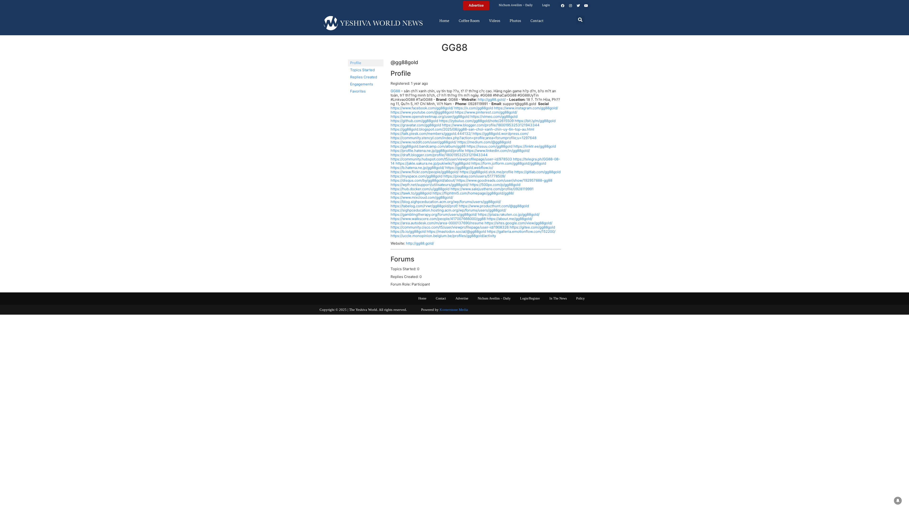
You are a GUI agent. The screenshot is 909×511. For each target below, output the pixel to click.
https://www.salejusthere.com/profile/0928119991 (492, 189)
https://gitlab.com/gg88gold (537, 172)
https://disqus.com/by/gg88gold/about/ (423, 180)
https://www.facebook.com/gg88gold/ (422, 108)
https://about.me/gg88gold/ (509, 218)
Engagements (361, 84)
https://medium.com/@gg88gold (484, 142)
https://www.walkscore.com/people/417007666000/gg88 (438, 218)
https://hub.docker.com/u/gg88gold (420, 189)
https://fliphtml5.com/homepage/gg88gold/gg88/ (473, 193)
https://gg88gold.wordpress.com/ (500, 133)
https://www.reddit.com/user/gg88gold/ (423, 142)
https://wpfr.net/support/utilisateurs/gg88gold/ (430, 184)
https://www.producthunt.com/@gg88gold (494, 206)
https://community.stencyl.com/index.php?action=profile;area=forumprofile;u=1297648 (463, 138)
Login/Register (530, 298)
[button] (580, 19)
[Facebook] (562, 5)
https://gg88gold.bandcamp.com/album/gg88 (428, 146)
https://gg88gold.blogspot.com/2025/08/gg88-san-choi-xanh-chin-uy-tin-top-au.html (462, 129)
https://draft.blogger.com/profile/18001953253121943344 (439, 155)
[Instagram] (570, 5)
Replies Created (363, 77)
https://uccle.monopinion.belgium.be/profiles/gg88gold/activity (443, 235)
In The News (558, 298)
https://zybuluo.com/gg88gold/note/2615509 (476, 121)
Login (546, 5)
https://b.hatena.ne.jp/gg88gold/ (417, 167)
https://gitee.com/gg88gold (532, 227)
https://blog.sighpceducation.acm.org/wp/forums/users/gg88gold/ (446, 201)
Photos (515, 21)
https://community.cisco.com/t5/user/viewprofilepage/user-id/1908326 (450, 227)
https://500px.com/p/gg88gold (495, 184)
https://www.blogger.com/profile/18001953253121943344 (490, 125)
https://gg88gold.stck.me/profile (486, 172)
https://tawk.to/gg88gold (411, 193)
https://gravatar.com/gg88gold (416, 125)
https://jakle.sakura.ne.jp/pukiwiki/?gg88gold (433, 163)
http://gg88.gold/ (492, 99)
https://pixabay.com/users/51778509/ (474, 176)
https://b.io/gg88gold (408, 231)
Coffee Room (469, 21)
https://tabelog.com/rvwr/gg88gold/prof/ (424, 206)
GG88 (395, 91)
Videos (494, 21)
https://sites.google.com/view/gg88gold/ (518, 223)
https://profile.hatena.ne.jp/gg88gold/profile (427, 150)
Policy (580, 298)
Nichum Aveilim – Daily (516, 5)
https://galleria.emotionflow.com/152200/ (521, 231)
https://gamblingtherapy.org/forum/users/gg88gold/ (434, 214)
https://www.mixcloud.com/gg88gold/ (422, 197)
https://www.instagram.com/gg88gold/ (526, 108)
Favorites (358, 91)
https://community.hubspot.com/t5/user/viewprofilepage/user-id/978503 (451, 159)
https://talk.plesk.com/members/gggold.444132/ (431, 133)
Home (444, 21)
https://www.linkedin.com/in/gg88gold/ (497, 150)
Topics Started (362, 70)
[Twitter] (578, 5)
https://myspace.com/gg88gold (416, 176)
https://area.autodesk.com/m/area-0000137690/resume (437, 223)
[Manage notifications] (898, 500)
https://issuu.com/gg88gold (489, 146)
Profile (355, 63)
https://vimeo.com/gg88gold (493, 116)
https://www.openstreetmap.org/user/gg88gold (430, 116)
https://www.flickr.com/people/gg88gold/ (425, 172)
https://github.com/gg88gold (414, 121)
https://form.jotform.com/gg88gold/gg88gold (508, 163)
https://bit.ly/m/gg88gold (535, 121)
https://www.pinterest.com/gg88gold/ (486, 112)
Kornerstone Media (454, 310)
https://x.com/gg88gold (473, 108)
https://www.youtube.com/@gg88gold (422, 112)
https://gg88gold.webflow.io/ (469, 167)
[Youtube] (586, 5)
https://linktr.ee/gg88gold (534, 146)
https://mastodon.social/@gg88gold (456, 231)
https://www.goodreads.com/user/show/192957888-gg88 (504, 180)
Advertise (461, 298)
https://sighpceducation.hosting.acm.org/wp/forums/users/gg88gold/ (448, 210)
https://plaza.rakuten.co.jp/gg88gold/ (508, 214)
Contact (537, 21)
